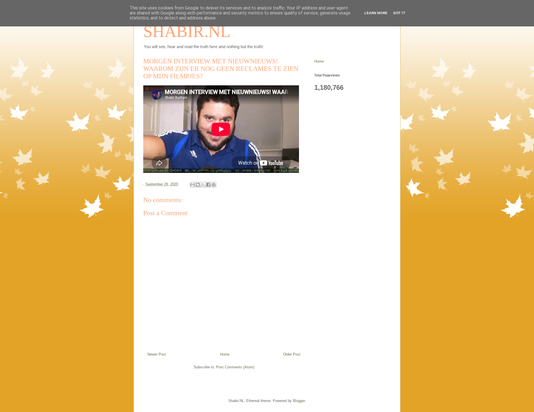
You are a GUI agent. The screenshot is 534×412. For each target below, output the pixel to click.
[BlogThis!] (198, 184)
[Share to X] (203, 184)
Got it (399, 13)
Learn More (375, 13)
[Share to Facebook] (208, 184)
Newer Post (156, 354)
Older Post (291, 354)
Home (224, 354)
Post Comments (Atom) (235, 367)
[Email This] (192, 184)
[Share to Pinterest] (213, 184)
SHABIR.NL (187, 31)
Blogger (299, 401)
